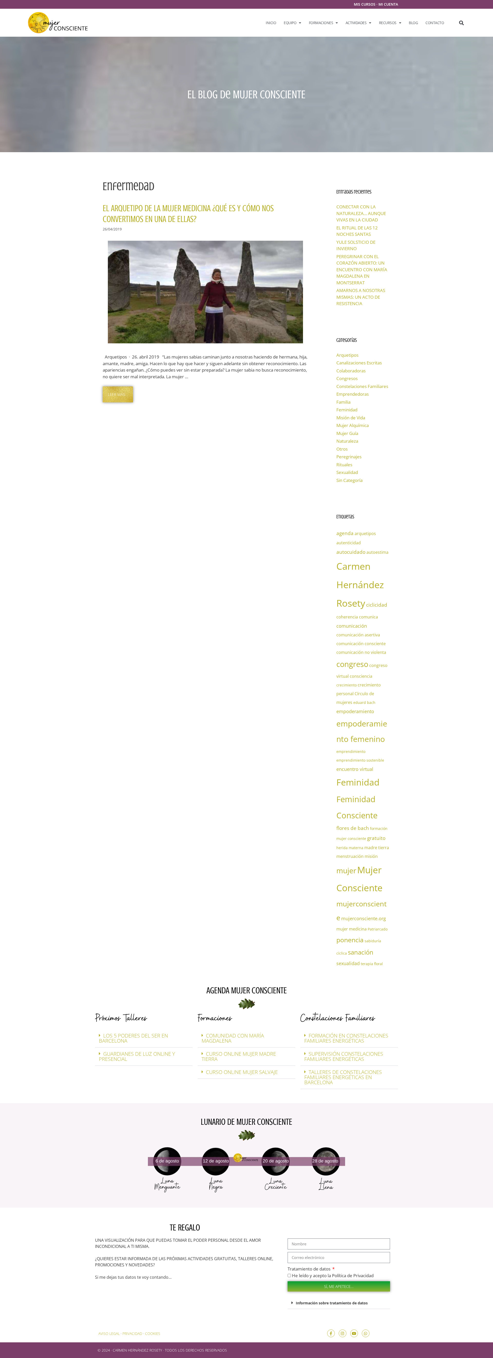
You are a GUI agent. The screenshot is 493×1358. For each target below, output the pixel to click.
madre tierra (376, 847)
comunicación (351, 626)
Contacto (434, 22)
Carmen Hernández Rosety (360, 584)
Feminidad (346, 410)
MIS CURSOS (364, 4)
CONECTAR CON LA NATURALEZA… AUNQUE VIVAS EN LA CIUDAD (361, 213)
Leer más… (118, 394)
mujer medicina (351, 929)
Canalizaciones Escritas (359, 363)
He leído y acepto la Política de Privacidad (333, 1275)
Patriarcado (377, 929)
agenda (345, 533)
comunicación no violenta (361, 652)
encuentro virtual (354, 769)
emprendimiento (350, 751)
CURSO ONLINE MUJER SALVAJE (242, 1072)
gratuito (376, 838)
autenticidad (348, 543)
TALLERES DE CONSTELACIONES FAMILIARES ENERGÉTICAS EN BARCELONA (343, 1077)
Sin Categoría (349, 480)
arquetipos (365, 533)
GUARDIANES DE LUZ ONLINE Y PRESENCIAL (137, 1056)
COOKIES (152, 1333)
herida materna (349, 847)
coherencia (347, 617)
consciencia (361, 676)
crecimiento (346, 685)
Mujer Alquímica (352, 425)
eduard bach (364, 702)
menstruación (350, 856)
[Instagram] (342, 1333)
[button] (461, 22)
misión (371, 856)
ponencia (350, 939)
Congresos (347, 378)
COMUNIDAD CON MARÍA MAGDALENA (233, 1038)
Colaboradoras (351, 371)
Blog (413, 22)
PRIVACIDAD (132, 1333)
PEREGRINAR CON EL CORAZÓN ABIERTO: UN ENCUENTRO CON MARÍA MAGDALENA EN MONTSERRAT (361, 270)
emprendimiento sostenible (360, 760)
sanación (360, 952)
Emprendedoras (352, 394)
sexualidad (348, 963)
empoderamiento (355, 711)
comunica (368, 617)
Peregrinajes (349, 457)
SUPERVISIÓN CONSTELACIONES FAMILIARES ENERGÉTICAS (343, 1056)
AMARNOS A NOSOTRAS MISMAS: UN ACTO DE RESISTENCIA (360, 296)
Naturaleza (347, 441)
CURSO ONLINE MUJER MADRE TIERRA (239, 1056)
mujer (346, 870)
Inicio (271, 22)
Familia (343, 402)
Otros (342, 449)
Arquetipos (347, 355)
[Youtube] (354, 1333)
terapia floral (372, 963)
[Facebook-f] (331, 1333)
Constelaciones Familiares (362, 386)
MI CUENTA (388, 4)
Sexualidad (347, 472)
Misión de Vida (350, 418)
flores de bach (352, 827)
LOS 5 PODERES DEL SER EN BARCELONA (133, 1038)
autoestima (377, 552)
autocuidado (350, 551)
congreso (352, 664)
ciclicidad (376, 604)
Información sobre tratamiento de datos (332, 1303)
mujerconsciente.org (363, 918)
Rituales (344, 465)
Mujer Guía (347, 433)
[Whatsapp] (365, 1333)
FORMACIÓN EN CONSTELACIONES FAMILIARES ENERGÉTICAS (346, 1038)
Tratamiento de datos (309, 1269)
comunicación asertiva (358, 635)
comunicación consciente (361, 643)
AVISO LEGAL (109, 1333)
